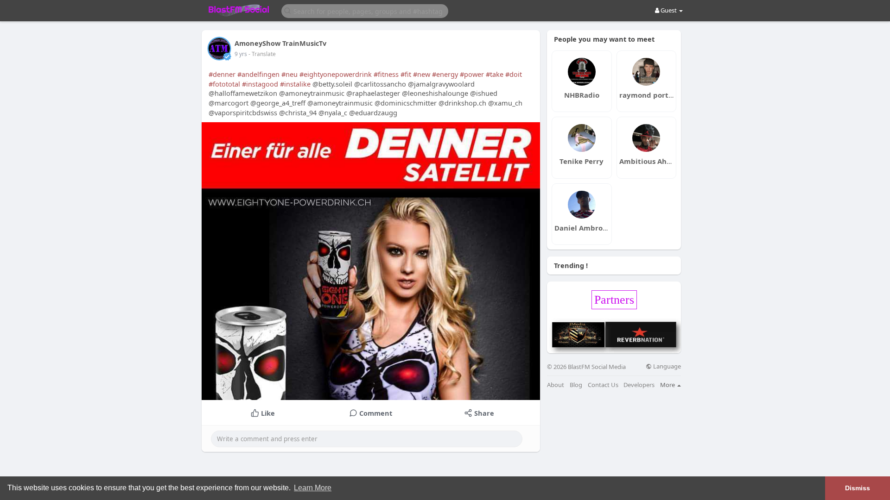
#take (494, 74)
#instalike (295, 83)
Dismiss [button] (857, 488)
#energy (445, 74)
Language (666, 366)
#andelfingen (258, 74)
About (555, 385)
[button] (364, 10)
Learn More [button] (312, 488)
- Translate (262, 54)
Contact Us (603, 385)
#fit (405, 74)
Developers (639, 385)
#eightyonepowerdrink (335, 74)
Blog (576, 385)
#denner (222, 74)
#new (421, 74)
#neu (289, 74)
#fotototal (224, 83)
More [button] (668, 385)
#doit (513, 74)
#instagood (260, 83)
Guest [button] (668, 10)
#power (472, 74)
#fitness (386, 74)
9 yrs (241, 54)
